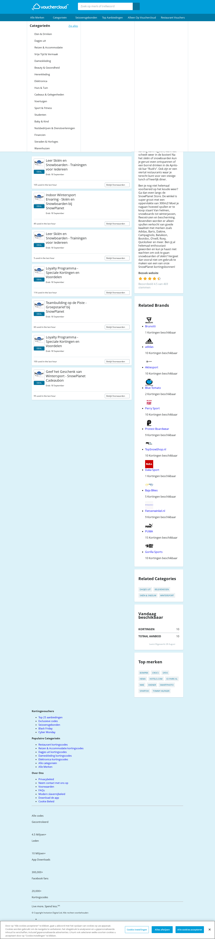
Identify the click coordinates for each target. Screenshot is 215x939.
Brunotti (150, 326)
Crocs (155, 672)
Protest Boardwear (157, 429)
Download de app (48, 797)
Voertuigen (40, 101)
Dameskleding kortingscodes (55, 755)
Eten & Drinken (43, 34)
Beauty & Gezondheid (47, 67)
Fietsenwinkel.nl (155, 511)
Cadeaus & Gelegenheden (49, 94)
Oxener (152, 684)
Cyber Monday (46, 732)
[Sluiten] (209, 929)
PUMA (149, 531)
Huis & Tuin (41, 87)
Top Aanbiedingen (112, 17)
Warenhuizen (42, 148)
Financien (40, 134)
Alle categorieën (47, 763)
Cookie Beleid (46, 801)
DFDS (165, 672)
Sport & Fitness (43, 108)
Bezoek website (148, 273)
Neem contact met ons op (53, 783)
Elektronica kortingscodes (53, 759)
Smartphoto (167, 684)
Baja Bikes (151, 490)
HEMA (143, 678)
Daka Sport (152, 470)
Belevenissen (162, 589)
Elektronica (40, 81)
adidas (149, 347)
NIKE (142, 684)
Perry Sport (152, 408)
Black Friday (45, 728)
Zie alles (73, 26)
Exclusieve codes (48, 721)
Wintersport (167, 595)
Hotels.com (156, 678)
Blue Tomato (153, 388)
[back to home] (50, 7)
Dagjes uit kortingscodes (52, 752)
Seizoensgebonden (86, 17)
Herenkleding (42, 74)
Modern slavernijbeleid (51, 794)
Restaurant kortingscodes (53, 744)
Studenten (40, 114)
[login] (149, 278)
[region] (107, 930)
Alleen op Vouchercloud (142, 17)
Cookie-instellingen (137, 929)
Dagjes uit (40, 40)
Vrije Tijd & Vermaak (46, 54)
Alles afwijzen (162, 929)
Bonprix (144, 672)
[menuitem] (39, 17)
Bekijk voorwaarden (115, 184)
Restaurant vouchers (173, 17)
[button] (39, 17)
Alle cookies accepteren (189, 929)
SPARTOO (144, 691)
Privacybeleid (46, 779)
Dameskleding (42, 61)
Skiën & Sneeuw (148, 595)
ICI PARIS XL (171, 678)
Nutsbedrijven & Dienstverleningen (54, 128)
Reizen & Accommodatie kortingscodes (60, 748)
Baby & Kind (41, 121)
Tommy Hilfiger (161, 691)
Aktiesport (151, 367)
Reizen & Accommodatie (48, 47)
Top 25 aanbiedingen (50, 717)
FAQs (41, 790)
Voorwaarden (46, 786)
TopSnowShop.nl (155, 449)
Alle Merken (45, 766)
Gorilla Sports (154, 552)
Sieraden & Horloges (46, 141)
